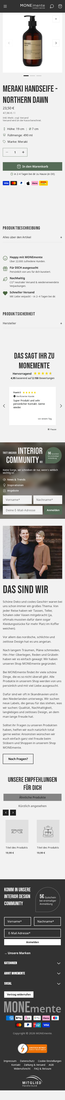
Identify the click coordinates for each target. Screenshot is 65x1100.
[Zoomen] (56, 18)
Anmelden (53, 510)
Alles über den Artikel (32, 237)
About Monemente (14, 973)
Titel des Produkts (17, 847)
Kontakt (15, 1064)
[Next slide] (56, 43)
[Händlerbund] (32, 1081)
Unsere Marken (17, 953)
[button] (26, 75)
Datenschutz (27, 1061)
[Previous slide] (9, 43)
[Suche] (52, 6)
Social (8, 984)
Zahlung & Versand (34, 1064)
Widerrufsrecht (22, 1068)
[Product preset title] (17, 831)
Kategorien (10, 963)
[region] (32, 406)
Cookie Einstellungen (49, 1061)
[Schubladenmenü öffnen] (5, 6)
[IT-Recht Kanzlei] (32, 1048)
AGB (51, 1064)
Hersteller (32, 323)
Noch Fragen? (18, 759)
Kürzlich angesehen (32, 806)
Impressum (10, 1061)
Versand (24, 117)
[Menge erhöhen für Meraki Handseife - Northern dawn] (23, 152)
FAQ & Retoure (42, 1068)
